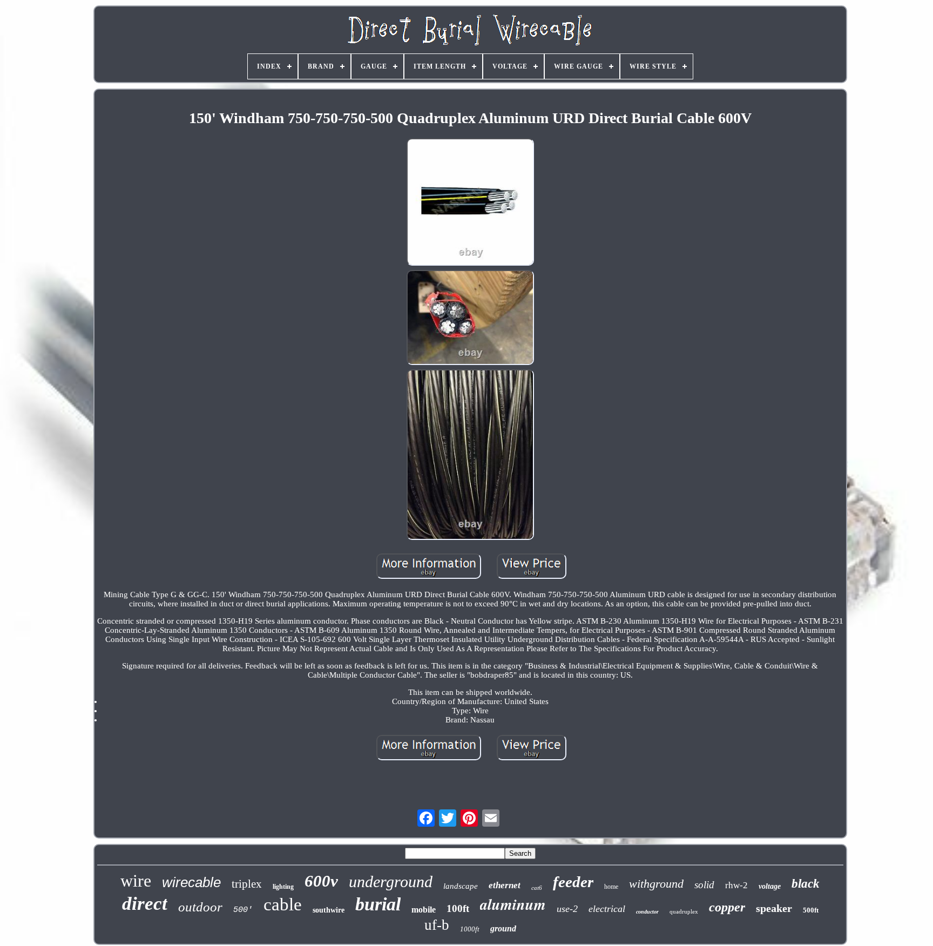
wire (135, 880)
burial (378, 904)
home (611, 886)
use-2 (567, 908)
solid (704, 884)
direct (144, 903)
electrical (607, 908)
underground (390, 881)
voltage (770, 886)
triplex (247, 883)
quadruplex (684, 911)
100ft (458, 908)
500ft (811, 910)
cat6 (536, 887)
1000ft (469, 929)
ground (503, 928)
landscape (460, 886)
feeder (573, 881)
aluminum (513, 904)
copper (727, 907)
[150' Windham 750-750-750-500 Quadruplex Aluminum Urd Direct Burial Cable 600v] (470, 203)
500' (243, 910)
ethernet (504, 885)
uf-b (436, 925)
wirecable (191, 882)
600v (321, 880)
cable (282, 904)
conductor (647, 912)
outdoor (200, 907)
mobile (423, 909)
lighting (283, 886)
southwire (328, 910)
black (806, 883)
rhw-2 (736, 885)
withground (656, 883)
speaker (774, 908)
